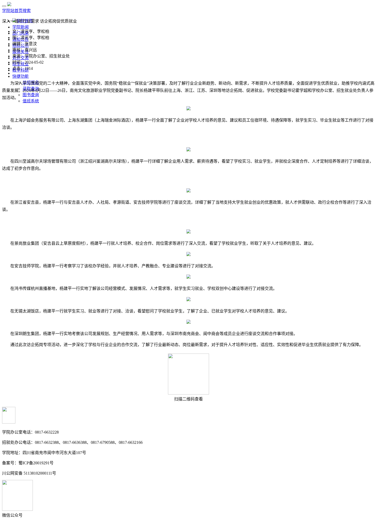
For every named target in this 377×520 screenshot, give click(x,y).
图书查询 (31, 95)
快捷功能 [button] (20, 76)
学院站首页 (12, 10)
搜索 (27, 10)
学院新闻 (20, 27)
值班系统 (31, 101)
